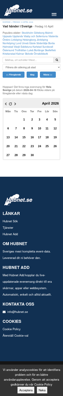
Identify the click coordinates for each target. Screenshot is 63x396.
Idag (32, 74)
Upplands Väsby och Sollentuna (30, 36)
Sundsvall (47, 46)
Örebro (6, 39)
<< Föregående (13, 74)
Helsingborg (29, 39)
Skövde (29, 53)
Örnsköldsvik (41, 53)
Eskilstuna (26, 46)
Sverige (7, 22)
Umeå (25, 43)
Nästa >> (47, 74)
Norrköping (9, 43)
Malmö (49, 32)
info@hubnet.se (17, 311)
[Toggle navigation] (55, 15)
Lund (18, 43)
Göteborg (39, 32)
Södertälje (42, 43)
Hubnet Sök (10, 221)
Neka (42, 390)
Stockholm (27, 32)
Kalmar (20, 53)
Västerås (53, 36)
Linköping (16, 39)
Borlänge (39, 50)
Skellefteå (50, 50)
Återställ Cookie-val (15, 335)
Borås (51, 43)
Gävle (32, 43)
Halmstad (8, 46)
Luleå (30, 50)
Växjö (17, 46)
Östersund (8, 50)
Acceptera (26, 390)
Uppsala (7, 36)
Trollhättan (21, 50)
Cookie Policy (12, 329)
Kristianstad (9, 53)
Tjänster (8, 227)
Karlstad (37, 46)
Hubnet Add (10, 234)
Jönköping (42, 39)
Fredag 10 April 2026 (23, 22)
